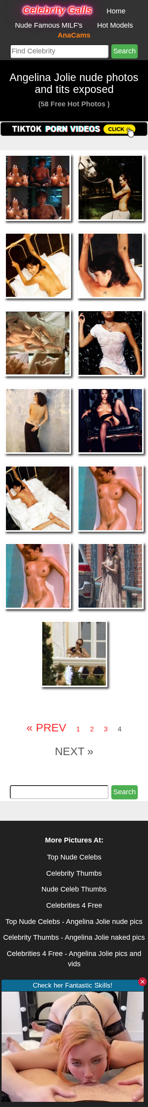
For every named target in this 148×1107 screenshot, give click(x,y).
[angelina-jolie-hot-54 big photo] (37, 498)
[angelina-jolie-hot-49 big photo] (110, 265)
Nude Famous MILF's (48, 25)
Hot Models (115, 25)
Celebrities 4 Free (74, 905)
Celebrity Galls (57, 9)
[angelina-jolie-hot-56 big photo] (37, 576)
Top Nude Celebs (74, 857)
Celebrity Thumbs (74, 873)
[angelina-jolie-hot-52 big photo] (37, 420)
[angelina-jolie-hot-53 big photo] (110, 420)
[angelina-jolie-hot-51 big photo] (110, 342)
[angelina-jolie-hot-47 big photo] (110, 187)
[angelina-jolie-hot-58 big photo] (74, 653)
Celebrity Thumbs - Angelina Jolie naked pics (74, 937)
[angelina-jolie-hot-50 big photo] (37, 342)
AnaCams (74, 35)
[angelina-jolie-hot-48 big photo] (37, 265)
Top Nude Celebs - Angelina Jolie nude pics (74, 922)
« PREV (46, 728)
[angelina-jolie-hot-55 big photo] (110, 498)
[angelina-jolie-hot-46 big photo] (37, 187)
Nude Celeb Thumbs (74, 889)
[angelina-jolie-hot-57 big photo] (110, 576)
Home (116, 11)
